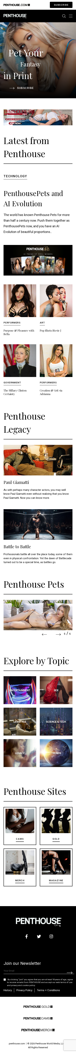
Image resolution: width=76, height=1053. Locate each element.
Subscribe (61, 5)
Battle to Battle (17, 546)
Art (42, 322)
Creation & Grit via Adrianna (51, 392)
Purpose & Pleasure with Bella (19, 332)
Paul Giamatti (16, 482)
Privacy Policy (24, 990)
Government (12, 382)
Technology (15, 176)
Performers (12, 322)
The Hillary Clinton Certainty (15, 392)
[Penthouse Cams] (38, 1018)
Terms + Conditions (48, 990)
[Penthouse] (15, 16)
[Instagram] (51, 936)
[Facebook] (26, 936)
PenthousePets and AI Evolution (33, 198)
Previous (44, 634)
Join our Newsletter (22, 963)
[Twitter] (39, 936)
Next (58, 634)
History (8, 990)
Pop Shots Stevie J (50, 330)
